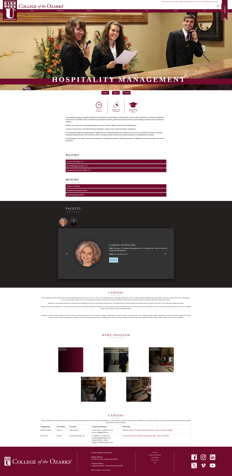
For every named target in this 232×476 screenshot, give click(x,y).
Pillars (118, 10)
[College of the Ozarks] (41, 6)
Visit (147, 10)
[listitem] (194, 457)
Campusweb (165, 1)
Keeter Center (174, 1)
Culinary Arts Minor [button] (73, 186)
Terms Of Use (155, 460)
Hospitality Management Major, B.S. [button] (79, 170)
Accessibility (154, 457)
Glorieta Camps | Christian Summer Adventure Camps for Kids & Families (148, 430)
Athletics (215, 1)
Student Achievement (155, 455)
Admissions (60, 10)
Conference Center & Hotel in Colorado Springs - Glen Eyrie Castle (146, 436)
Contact (155, 452)
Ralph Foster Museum (185, 1)
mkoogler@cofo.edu (121, 254)
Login (154, 462)
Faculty (126, 93)
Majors (105, 93)
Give (204, 10)
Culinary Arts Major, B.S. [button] (75, 161)
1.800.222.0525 (106, 470)
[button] (66, 253)
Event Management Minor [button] (75, 195)
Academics (89, 10)
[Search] (218, 6)
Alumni (176, 10)
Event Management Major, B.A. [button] (77, 166)
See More (113, 260)
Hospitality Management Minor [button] (77, 190)
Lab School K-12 (197, 1)
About (32, 10)
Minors (115, 93)
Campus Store (208, 1)
